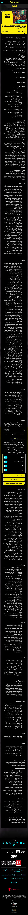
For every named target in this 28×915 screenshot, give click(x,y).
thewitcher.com (14, 906)
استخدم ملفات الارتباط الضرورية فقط (14, 483)
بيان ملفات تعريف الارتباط (16, 878)
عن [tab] (6, 434)
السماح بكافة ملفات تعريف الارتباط (14, 475)
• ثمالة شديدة (20, 82)
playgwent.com (14, 912)
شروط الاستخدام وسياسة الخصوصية (17, 870)
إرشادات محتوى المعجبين (8, 875)
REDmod (6, 878)
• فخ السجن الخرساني (18, 72)
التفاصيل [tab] (14, 434)
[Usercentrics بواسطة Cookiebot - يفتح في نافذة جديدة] (8, 430)
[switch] (5, 462)
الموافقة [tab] (22, 434)
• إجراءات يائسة (20, 77)
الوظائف (5, 870)
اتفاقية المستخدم (21, 875)
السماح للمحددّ (14, 479)
